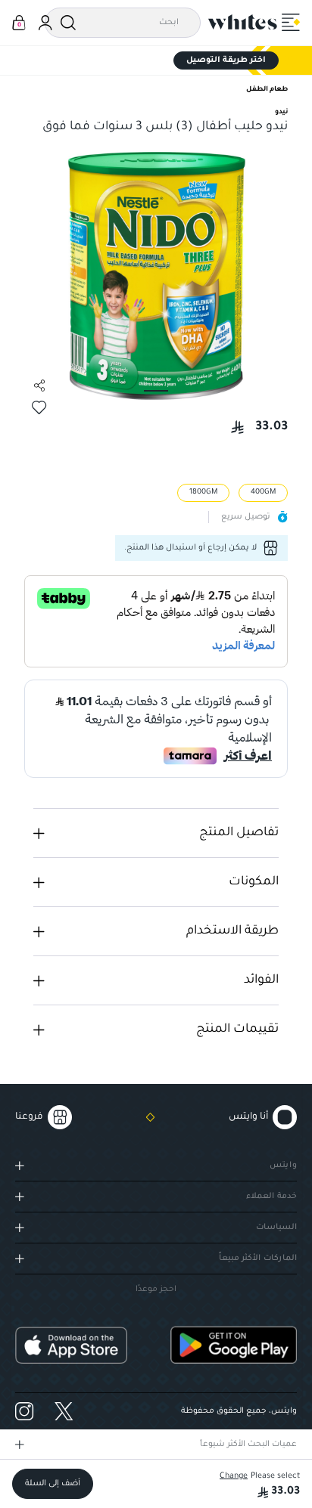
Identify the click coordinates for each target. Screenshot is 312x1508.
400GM (263, 492)
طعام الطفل (267, 90)
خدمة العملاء (271, 1196)
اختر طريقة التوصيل (226, 60)
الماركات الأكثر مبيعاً (258, 1258)
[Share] (39, 385)
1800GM (203, 492)
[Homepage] (243, 21)
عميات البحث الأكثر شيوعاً (248, 1444)
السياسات (276, 1227)
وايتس (283, 1165)
